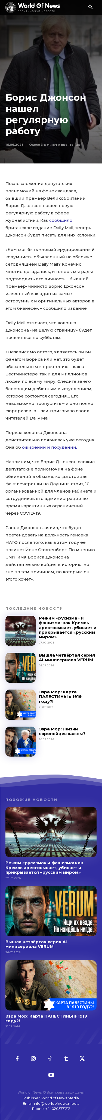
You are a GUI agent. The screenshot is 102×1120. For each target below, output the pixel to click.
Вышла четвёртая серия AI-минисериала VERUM (67, 657)
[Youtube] (51, 1075)
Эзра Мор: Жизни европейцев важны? (62, 731)
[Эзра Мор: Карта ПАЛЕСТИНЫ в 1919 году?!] (20, 705)
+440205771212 (57, 1108)
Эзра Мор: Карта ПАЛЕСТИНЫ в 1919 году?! (60, 696)
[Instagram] (33, 1059)
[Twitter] (82, 1059)
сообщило (60, 220)
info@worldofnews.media (56, 1103)
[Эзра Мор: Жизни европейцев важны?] (20, 742)
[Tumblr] (66, 1059)
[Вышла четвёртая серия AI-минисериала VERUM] (20, 668)
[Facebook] (17, 1059)
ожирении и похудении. (49, 447)
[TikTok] (50, 1059)
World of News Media (60, 1098)
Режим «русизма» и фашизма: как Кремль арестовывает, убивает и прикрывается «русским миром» (68, 627)
